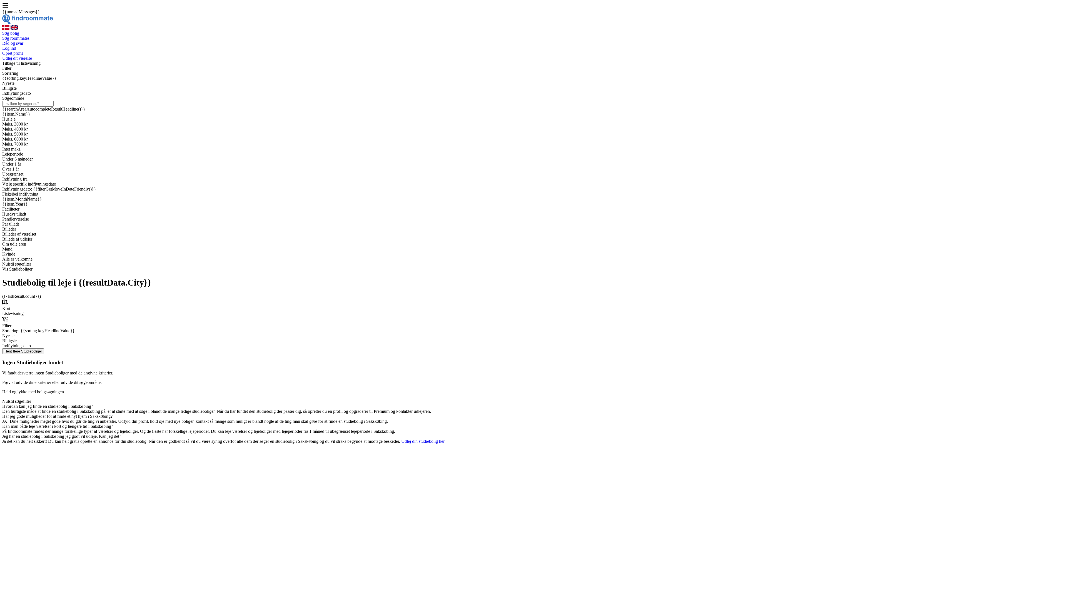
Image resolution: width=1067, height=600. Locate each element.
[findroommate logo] (27, 22)
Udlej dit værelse (17, 58)
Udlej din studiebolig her (423, 441)
